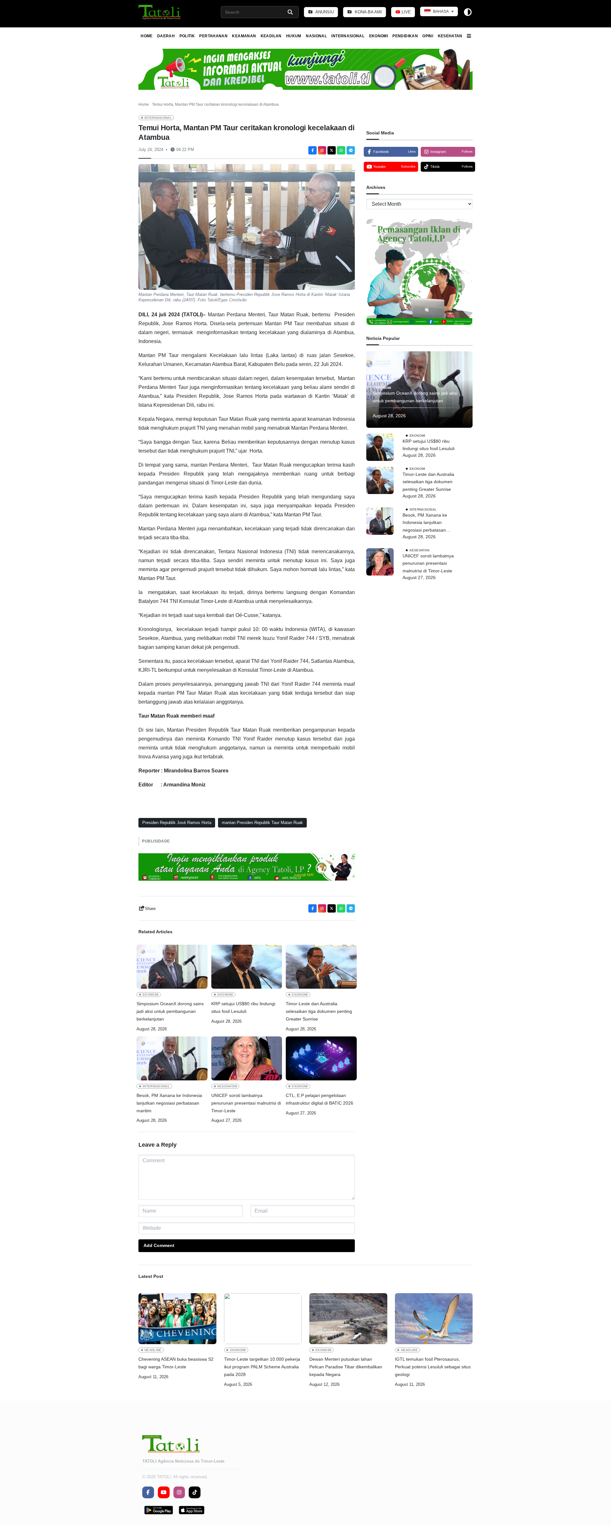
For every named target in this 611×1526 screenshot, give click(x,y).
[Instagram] (322, 150)
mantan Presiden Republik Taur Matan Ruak (262, 822)
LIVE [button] (405, 12)
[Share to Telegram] (351, 150)
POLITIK (187, 36)
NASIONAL (316, 36)
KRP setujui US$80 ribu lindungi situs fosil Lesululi (243, 1007)
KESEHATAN (450, 36)
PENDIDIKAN (405, 36)
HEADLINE (153, 1350)
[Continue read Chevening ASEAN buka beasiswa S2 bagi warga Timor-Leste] (177, 1318)
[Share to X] (331, 150)
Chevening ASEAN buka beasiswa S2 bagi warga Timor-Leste (176, 1363)
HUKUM (293, 36)
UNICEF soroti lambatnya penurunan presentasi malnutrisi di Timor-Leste (246, 1103)
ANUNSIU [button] (324, 12)
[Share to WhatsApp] (341, 150)
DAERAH (166, 36)
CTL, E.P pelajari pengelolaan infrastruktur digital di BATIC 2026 (319, 1099)
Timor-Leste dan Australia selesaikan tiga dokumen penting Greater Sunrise (319, 1011)
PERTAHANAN (213, 36)
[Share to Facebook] (312, 150)
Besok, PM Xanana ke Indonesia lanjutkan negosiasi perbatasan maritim (169, 1103)
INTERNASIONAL (347, 36)
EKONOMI (378, 36)
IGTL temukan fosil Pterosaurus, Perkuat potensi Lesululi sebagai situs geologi (433, 1367)
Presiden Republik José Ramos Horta (176, 822)
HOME (146, 36)
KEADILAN (271, 36)
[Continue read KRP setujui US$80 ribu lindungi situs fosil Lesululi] (246, 967)
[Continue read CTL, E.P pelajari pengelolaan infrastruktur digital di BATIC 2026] (321, 1058)
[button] (159, 12)
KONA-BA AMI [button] (368, 12)
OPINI (427, 36)
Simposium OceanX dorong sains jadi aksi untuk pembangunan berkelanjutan (170, 1011)
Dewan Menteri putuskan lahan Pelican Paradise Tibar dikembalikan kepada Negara (345, 1367)
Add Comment (159, 1245)
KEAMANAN (244, 36)
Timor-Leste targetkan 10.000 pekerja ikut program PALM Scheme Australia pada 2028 (262, 1367)
